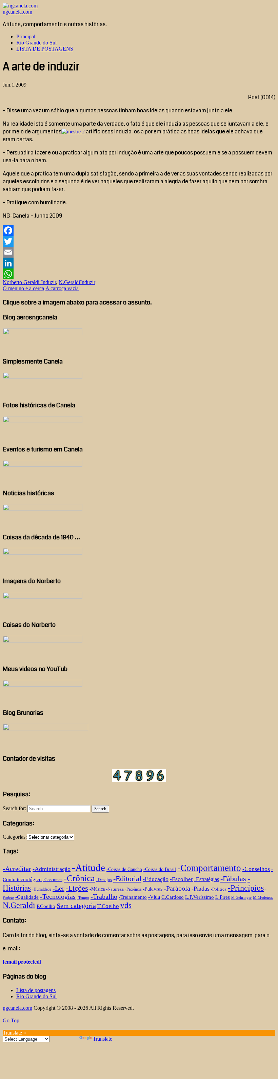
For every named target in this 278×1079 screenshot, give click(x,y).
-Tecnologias (58, 896)
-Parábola (177, 888)
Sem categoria (76, 905)
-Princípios (246, 887)
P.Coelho (46, 906)
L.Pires (222, 897)
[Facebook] (139, 230)
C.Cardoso (172, 897)
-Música (97, 889)
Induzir (87, 282)
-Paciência (133, 889)
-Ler (58, 888)
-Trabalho (104, 896)
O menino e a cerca (23, 288)
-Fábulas (233, 879)
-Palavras (152, 889)
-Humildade (41, 889)
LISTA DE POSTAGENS (44, 49)
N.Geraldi (69, 282)
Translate (102, 1039)
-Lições (77, 888)
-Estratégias (206, 879)
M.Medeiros (263, 897)
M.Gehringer (241, 897)
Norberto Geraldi (21, 282)
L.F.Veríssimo (199, 897)
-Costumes (52, 879)
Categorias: (15, 837)
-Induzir (47, 282)
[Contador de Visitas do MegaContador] (139, 780)
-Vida (154, 897)
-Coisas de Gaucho (124, 869)
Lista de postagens (36, 990)
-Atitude (88, 867)
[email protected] (22, 962)
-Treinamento (133, 897)
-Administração (52, 869)
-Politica (218, 889)
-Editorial (127, 878)
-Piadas (201, 888)
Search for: (14, 808)
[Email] (139, 252)
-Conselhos (256, 869)
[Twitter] (139, 241)
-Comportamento (209, 868)
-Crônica (79, 878)
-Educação (155, 879)
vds (126, 905)
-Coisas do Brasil (159, 869)
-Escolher (181, 879)
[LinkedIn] (139, 263)
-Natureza (115, 889)
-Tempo (83, 897)
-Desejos (104, 879)
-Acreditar (17, 868)
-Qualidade (27, 897)
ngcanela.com (17, 12)
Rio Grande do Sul (36, 42)
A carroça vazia (62, 288)
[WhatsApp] (139, 273)
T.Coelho (108, 906)
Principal (25, 36)
